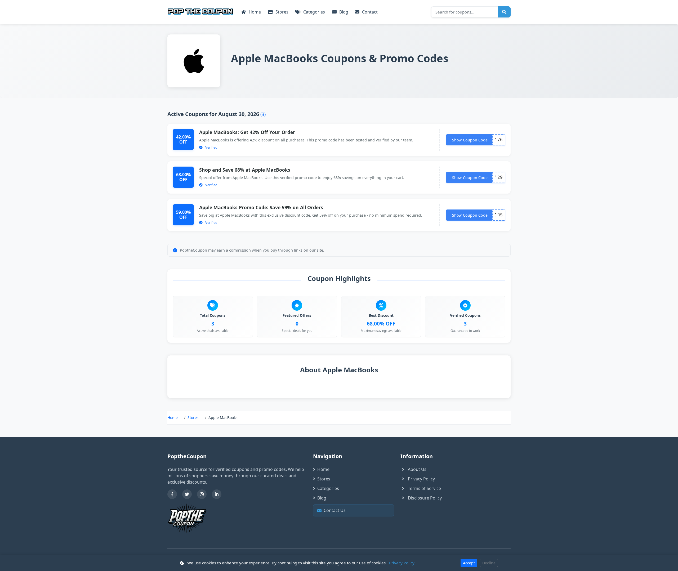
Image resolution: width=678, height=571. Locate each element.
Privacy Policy (421, 479)
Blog (343, 12)
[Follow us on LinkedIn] (216, 494)
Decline (489, 562)
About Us (417, 469)
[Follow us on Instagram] (202, 494)
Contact (369, 12)
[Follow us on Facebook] (172, 494)
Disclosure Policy (425, 498)
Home (254, 12)
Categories (313, 12)
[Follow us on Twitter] (187, 494)
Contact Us (355, 510)
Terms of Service (424, 488)
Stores (281, 12)
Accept (469, 562)
